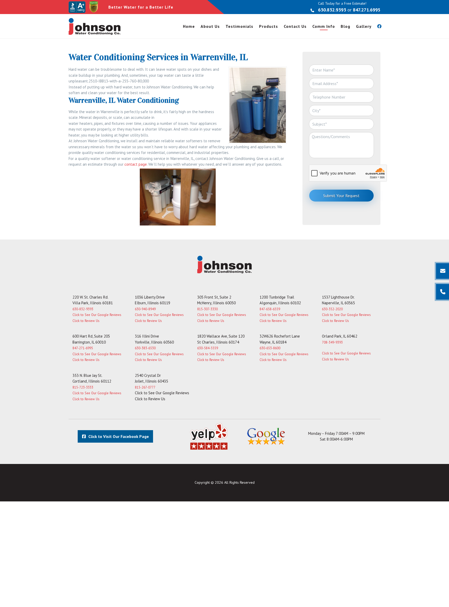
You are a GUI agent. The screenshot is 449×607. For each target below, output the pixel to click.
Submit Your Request (341, 195)
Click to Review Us (86, 321)
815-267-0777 (145, 387)
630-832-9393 (82, 309)
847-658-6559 (270, 309)
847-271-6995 (82, 348)
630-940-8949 (145, 309)
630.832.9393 (332, 10)
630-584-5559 (207, 348)
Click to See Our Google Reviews (96, 315)
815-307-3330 (207, 309)
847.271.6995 (366, 10)
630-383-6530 (145, 348)
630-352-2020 (332, 309)
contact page (135, 164)
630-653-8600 (270, 348)
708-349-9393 (332, 342)
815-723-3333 (82, 387)
